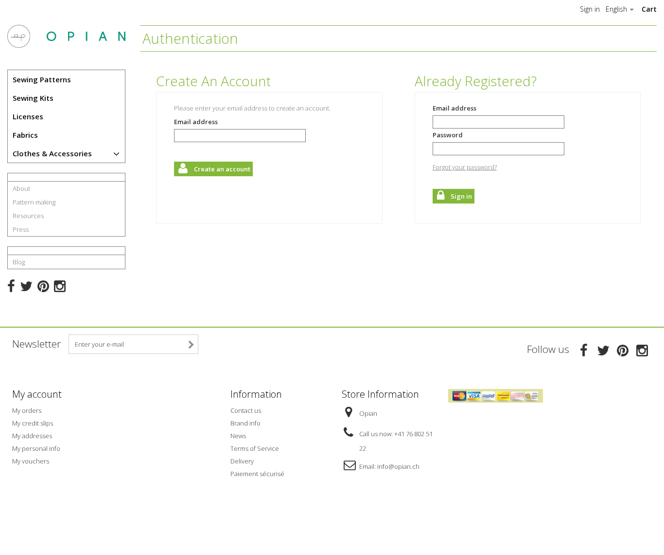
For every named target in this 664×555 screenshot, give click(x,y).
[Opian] (66, 36)
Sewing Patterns (42, 79)
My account (37, 394)
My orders (26, 410)
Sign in (590, 9)
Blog (19, 262)
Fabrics (25, 135)
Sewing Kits (33, 98)
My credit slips (32, 423)
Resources (28, 215)
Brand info (245, 423)
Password (448, 134)
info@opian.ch (398, 466)
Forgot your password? (465, 167)
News (238, 435)
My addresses (32, 435)
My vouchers (30, 461)
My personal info (36, 448)
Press (21, 229)
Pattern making (34, 202)
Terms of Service (254, 448)
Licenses (28, 116)
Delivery (242, 461)
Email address (196, 121)
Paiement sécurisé (257, 473)
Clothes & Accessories (52, 153)
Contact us (245, 410)
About (21, 188)
